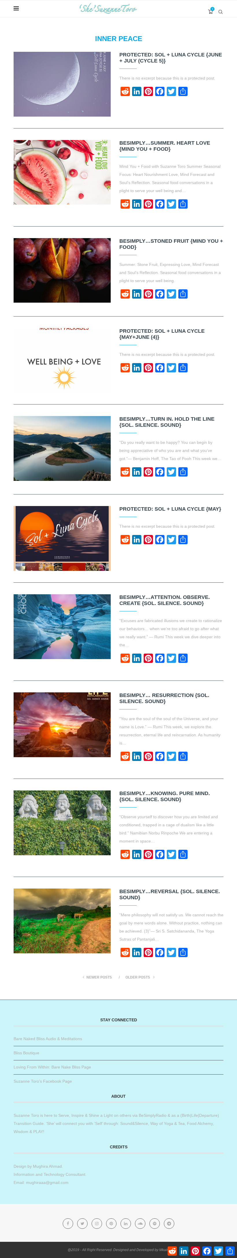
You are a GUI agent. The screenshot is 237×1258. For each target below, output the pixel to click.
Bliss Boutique (26, 1053)
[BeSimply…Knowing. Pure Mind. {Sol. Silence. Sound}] (62, 822)
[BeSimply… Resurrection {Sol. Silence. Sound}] (62, 724)
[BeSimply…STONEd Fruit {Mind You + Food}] (62, 270)
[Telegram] (169, 1223)
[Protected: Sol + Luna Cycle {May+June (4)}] (62, 360)
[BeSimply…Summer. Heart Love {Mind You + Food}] (62, 172)
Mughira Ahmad (47, 1166)
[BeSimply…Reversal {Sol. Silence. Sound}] (62, 921)
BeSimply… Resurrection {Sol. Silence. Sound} (164, 698)
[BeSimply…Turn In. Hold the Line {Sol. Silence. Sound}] (62, 448)
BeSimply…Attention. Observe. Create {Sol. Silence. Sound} (164, 600)
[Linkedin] (126, 1223)
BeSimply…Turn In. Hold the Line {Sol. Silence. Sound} (166, 422)
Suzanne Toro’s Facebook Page (43, 1081)
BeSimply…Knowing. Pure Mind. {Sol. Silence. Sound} (164, 796)
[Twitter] (83, 1223)
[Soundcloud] (141, 1223)
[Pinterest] (112, 1223)
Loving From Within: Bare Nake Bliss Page (52, 1067)
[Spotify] (155, 1223)
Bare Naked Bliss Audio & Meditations (48, 1038)
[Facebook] (68, 1223)
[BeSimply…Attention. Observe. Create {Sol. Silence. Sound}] (62, 626)
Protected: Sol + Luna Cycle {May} (170, 509)
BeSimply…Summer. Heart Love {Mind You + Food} (164, 146)
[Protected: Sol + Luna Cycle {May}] (62, 538)
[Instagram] (97, 1223)
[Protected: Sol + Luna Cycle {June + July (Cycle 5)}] (62, 84)
